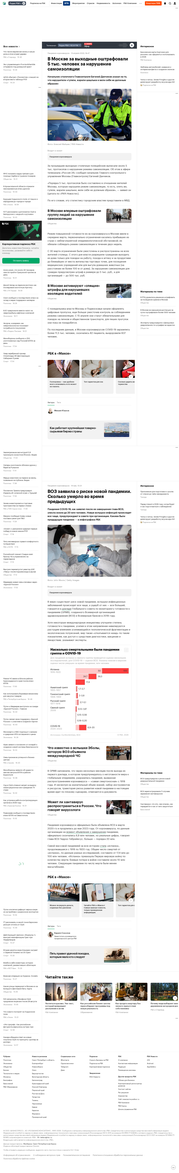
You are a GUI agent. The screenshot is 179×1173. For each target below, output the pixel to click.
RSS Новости (95, 1077)
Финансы (7, 1077)
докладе (66, 608)
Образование (86, 1012)
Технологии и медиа (11, 1073)
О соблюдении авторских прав (46, 1154)
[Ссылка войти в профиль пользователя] (174, 3)
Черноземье (37, 1103)
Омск (34, 1070)
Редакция (122, 1066)
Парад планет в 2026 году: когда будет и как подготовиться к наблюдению (157, 505)
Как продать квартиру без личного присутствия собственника (128, 1006)
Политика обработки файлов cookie (19, 1158)
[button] (165, 3)
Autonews (144, 72)
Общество (7, 179)
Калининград (37, 1080)
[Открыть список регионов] (165, 3)
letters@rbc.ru (46, 1137)
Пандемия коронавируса (58, 52)
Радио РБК (15, 3)
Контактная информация (128, 1063)
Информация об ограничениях (16, 1154)
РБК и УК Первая (9, 290)
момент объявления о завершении (86, 831)
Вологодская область (40, 1077)
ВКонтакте (65, 1060)
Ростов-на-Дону (38, 1093)
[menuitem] (37, 3)
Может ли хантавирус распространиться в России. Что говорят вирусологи (74, 806)
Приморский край (39, 1117)
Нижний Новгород (39, 1087)
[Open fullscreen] (126, 650)
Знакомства (122, 1096)
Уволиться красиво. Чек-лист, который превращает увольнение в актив (59, 1006)
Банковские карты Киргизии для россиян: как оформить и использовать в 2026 (157, 54)
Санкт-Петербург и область (43, 1060)
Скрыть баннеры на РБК (99, 1060)
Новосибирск (37, 1066)
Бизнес (6, 1070)
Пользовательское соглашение (76, 1154)
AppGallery (151, 1066)
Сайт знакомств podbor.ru (128, 1099)
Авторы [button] (51, 402)
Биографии (7, 1080)
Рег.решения (123, 1092)
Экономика (7, 315)
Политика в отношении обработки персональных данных (118, 1154)
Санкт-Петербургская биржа (44, 1143)
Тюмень (35, 1100)
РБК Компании (146, 59)
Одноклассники (67, 1063)
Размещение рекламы (127, 1070)
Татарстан (36, 1097)
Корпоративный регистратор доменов (130, 1084)
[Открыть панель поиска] (170, 3)
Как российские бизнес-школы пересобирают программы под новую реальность (95, 1006)
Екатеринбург (37, 1063)
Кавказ (34, 1107)
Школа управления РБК (127, 1109)
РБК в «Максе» (59, 353)
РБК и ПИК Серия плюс (12, 508)
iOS (148, 1060)
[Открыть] (21, 3)
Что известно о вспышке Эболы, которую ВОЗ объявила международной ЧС (74, 751)
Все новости (10, 46)
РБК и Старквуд (9, 57)
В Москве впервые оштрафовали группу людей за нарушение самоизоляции (74, 214)
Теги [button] (59, 402)
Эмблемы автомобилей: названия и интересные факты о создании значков (157, 68)
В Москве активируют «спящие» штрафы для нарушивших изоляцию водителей (74, 289)
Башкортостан (38, 1073)
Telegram (64, 1066)
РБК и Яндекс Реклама (12, 331)
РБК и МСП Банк (9, 968)
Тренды (143, 496)
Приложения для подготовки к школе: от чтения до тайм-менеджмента (157, 492)
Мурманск (36, 1113)
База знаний (145, 809)
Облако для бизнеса (126, 1080)
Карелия (35, 1110)
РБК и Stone (8, 204)
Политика (7, 69)
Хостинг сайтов (124, 1089)
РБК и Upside (8, 762)
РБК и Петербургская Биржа (14, 699)
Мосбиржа (27, 1143)
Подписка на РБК (96, 1063)
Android (150, 1063)
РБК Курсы (122, 1106)
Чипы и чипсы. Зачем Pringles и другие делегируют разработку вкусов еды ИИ (157, 80)
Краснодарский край (40, 1083)
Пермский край (38, 1090)
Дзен (63, 1070)
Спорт (6, 82)
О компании (123, 1060)
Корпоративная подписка (100, 1066)
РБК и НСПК (8, 546)
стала (103, 845)
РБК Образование (10, 1087)
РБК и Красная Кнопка (12, 805)
